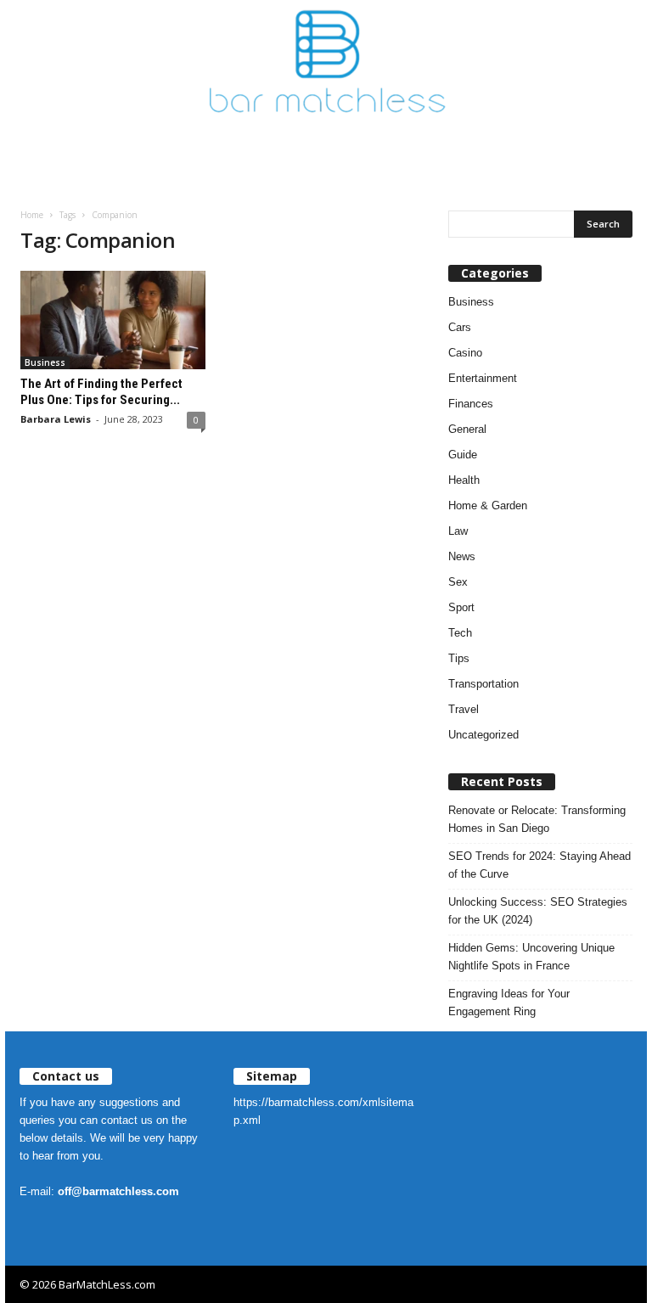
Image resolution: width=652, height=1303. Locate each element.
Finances (470, 403)
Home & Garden (487, 505)
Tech (460, 632)
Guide (462, 454)
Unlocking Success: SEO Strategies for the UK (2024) (537, 911)
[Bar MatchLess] (326, 60)
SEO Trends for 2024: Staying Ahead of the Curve (539, 865)
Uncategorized (483, 734)
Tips (458, 658)
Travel (463, 709)
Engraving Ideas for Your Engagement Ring (509, 1002)
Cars (459, 327)
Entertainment (482, 378)
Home (31, 215)
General (467, 429)
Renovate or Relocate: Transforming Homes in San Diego (537, 819)
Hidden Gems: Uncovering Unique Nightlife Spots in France (531, 956)
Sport (461, 607)
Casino (465, 352)
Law (458, 531)
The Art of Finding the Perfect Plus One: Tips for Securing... (101, 391)
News (461, 556)
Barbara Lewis (55, 419)
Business (45, 362)
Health (464, 480)
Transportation (483, 683)
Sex (458, 582)
